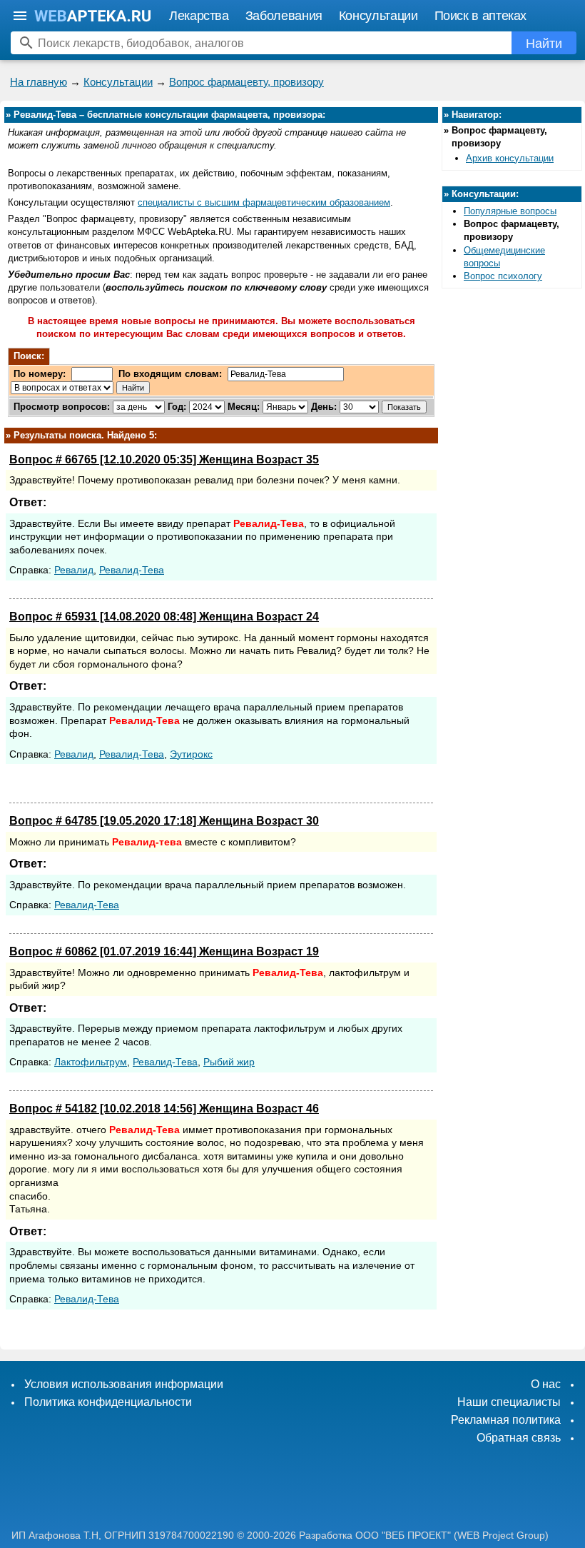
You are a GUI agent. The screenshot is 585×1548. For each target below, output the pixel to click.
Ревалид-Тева (131, 570)
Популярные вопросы (510, 211)
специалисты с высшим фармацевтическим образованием (264, 202)
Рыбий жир (229, 1061)
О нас (546, 1384)
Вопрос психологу (503, 276)
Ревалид (73, 570)
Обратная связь (519, 1438)
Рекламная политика (506, 1420)
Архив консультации (510, 158)
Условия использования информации (123, 1384)
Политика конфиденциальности (108, 1402)
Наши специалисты (509, 1402)
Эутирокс (191, 754)
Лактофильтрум (90, 1061)
